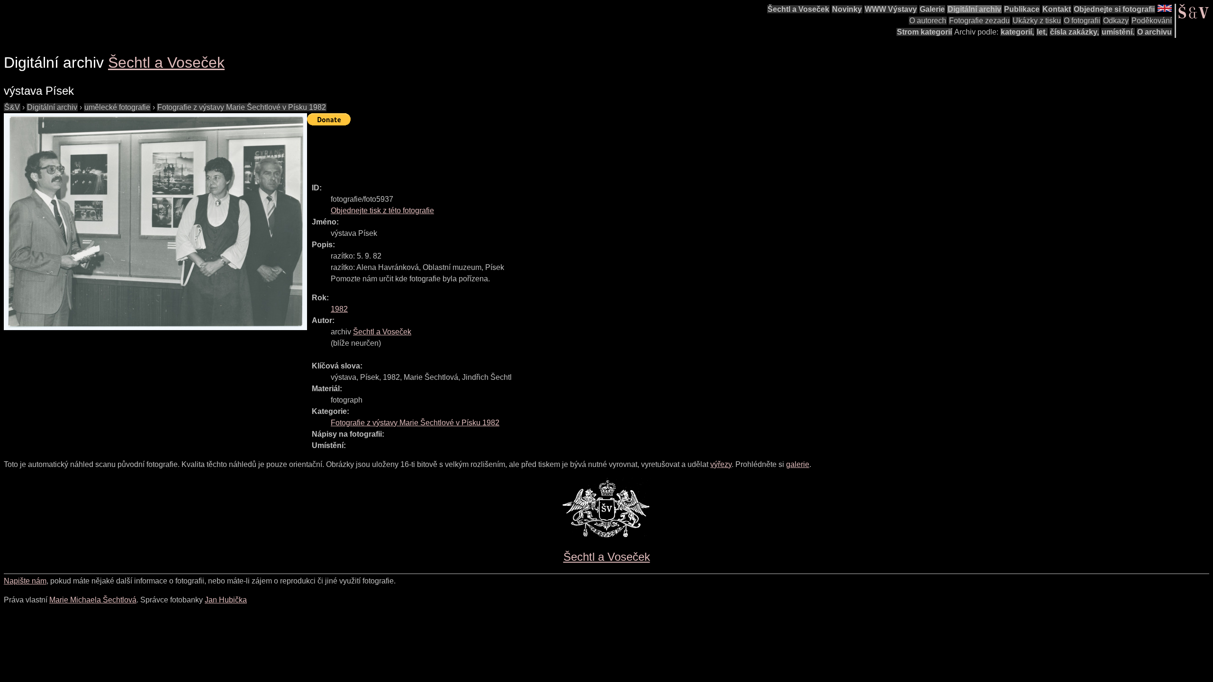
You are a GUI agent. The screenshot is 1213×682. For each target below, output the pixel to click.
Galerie (932, 9)
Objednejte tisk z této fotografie (382, 210)
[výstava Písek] (155, 221)
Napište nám (25, 581)
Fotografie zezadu (979, 21)
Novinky (847, 9)
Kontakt (1056, 9)
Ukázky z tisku (1037, 21)
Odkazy (1116, 21)
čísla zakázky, (1074, 32)
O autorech (927, 21)
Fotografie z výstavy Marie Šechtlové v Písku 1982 (241, 107)
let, (1042, 32)
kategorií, (1017, 32)
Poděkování (1152, 21)
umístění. (1118, 32)
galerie (797, 464)
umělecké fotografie (117, 107)
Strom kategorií (924, 32)
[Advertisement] (479, 150)
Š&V (12, 107)
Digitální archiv (974, 9)
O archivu (1154, 32)
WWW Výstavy (891, 9)
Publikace (1022, 9)
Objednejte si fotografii (1114, 9)
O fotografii (1082, 21)
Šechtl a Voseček (798, 9)
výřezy (721, 464)
